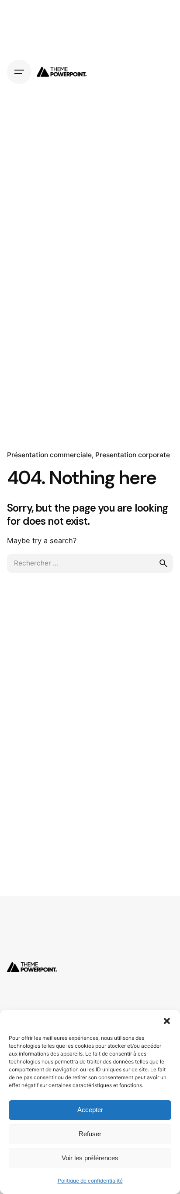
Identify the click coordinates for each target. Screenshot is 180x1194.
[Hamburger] (19, 72)
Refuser (90, 1133)
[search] (163, 563)
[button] (167, 1021)
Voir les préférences (90, 1158)
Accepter (90, 1109)
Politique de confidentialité (90, 1180)
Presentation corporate (132, 455)
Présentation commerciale (49, 455)
